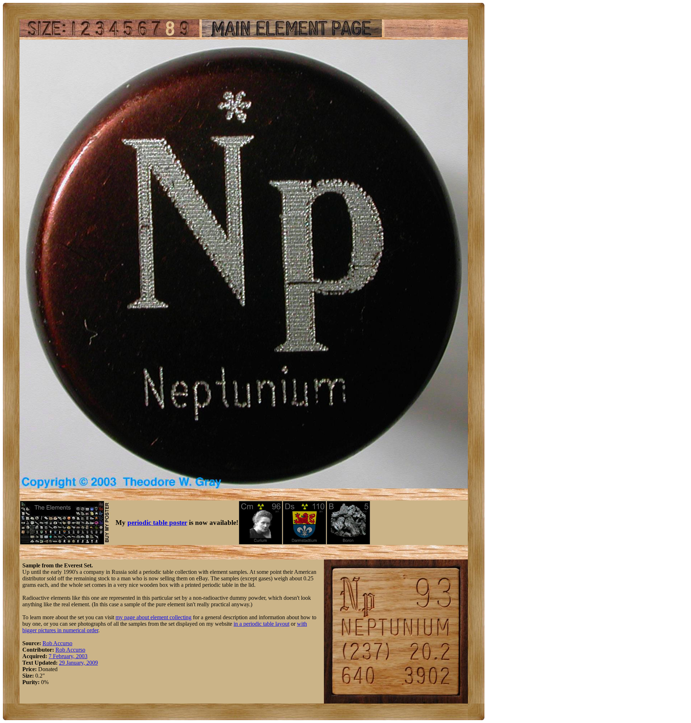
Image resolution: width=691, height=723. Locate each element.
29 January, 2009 (78, 663)
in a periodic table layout (261, 624)
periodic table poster (157, 522)
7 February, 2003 (68, 656)
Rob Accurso (57, 643)
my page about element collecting (153, 617)
